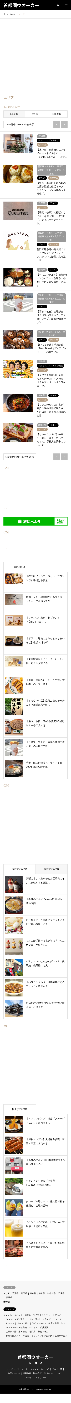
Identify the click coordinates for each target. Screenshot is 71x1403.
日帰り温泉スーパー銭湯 (17, 1336)
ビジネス (10, 1323)
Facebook (35, 1363)
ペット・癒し (23, 1323)
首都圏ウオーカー (35, 1357)
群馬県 (61, 1293)
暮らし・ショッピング (41, 1336)
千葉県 (15, 1293)
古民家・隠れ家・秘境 (16, 1331)
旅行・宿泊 (43, 1331)
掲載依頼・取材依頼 (32, 1373)
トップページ (12, 1369)
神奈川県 (51, 1293)
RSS (41, 1363)
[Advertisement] (35, 55)
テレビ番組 (34, 1319)
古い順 (35, 114)
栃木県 (42, 1293)
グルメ (58, 1315)
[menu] (66, 5)
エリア (6, 1293)
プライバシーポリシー (35, 1377)
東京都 (33, 1293)
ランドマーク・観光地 (16, 1327)
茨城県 (9, 1297)
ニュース (57, 1319)
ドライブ (46, 1319)
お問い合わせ (14, 1373)
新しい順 (14, 114)
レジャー (33, 1327)
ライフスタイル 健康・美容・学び (48, 1323)
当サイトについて (52, 1373)
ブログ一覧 (57, 1369)
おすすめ (45, 1369)
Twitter (30, 1363)
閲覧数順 (57, 114)
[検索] (58, 5)
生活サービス (61, 1336)
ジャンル (7, 1315)
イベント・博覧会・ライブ (26, 1315)
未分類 (6, 1301)
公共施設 (44, 1327)
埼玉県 (24, 1293)
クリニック (47, 1315)
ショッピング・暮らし (16, 1319)
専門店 (32, 1331)
